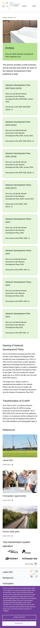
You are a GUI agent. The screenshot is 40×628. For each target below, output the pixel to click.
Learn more (7, 464)
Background (8, 578)
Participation (8, 583)
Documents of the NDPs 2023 (16, 301)
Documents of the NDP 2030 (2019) (18, 173)
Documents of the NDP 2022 (16, 333)
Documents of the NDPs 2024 (16, 270)
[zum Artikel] (20, 445)
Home (5, 17)
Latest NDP (8, 572)
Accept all (19, 623)
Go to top (29, 564)
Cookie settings (19, 617)
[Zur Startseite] (34, 575)
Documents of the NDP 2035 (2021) (18, 141)
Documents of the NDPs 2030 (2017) (16, 205)
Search (24, 6)
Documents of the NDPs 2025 (16, 238)
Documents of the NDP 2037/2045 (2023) (17, 108)
